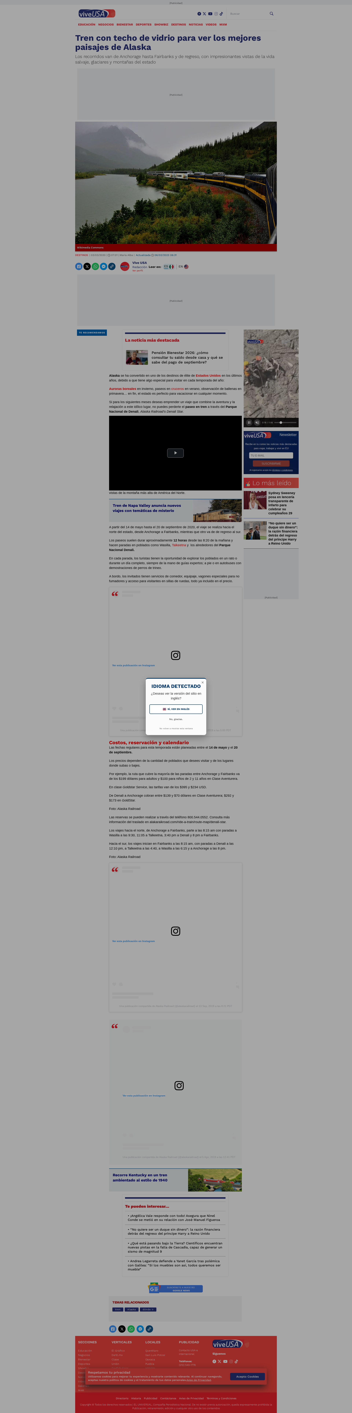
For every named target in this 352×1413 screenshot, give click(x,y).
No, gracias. (176, 719)
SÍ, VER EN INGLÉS (176, 709)
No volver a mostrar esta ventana (176, 728)
